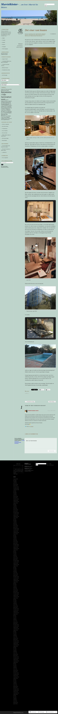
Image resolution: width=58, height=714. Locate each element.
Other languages (5, 48)
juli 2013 (14, 679)
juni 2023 (14, 520)
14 (21, 469)
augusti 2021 (15, 549)
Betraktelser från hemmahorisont (6, 96)
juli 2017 (14, 615)
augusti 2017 (15, 614)
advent (2, 89)
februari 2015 (15, 654)
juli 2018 (14, 599)
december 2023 (16, 512)
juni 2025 (14, 492)
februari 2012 (15, 702)
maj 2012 (14, 698)
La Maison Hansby (5, 108)
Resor (8, 117)
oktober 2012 (15, 691)
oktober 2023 (15, 515)
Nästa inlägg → (52, 401)
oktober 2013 (15, 675)
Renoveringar (39, 35)
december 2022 (16, 528)
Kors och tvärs (4, 132)
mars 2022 (15, 540)
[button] (37, 217)
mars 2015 (15, 652)
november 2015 (16, 642)
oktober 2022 (15, 531)
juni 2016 (14, 632)
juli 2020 (14, 567)
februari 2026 (15, 484)
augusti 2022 (15, 533)
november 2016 (16, 626)
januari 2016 (15, 639)
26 (18, 471)
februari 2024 (15, 509)
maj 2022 (14, 537)
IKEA (2, 107)
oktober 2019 (15, 579)
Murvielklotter (9, 4)
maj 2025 (14, 493)
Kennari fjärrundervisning (30, 34)
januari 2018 (15, 607)
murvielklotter (32, 33)
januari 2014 (15, 671)
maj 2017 (14, 618)
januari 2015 (15, 655)
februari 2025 (15, 496)
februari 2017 (15, 622)
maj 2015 (14, 650)
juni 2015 (14, 648)
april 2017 (15, 619)
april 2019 (15, 587)
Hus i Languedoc (5, 157)
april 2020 (15, 571)
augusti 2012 (15, 694)
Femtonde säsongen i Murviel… (28, 466)
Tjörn (2, 119)
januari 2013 (15, 687)
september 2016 (16, 628)
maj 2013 (14, 682)
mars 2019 (15, 588)
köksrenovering (8, 107)
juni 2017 (14, 616)
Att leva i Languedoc (5, 124)
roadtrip (2, 118)
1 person (31, 426)
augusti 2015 (15, 646)
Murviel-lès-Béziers (4, 53)
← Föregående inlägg (30, 401)
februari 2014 (15, 670)
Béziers (6, 101)
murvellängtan (8, 111)
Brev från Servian (5, 126)
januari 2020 (15, 575)
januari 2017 (15, 623)
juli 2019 (14, 583)
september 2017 (16, 612)
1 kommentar (53, 33)
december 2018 (16, 592)
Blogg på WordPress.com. (18, 712)
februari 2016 (15, 638)
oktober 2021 (15, 547)
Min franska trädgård (40, 34)
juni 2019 (14, 584)
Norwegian (8, 115)
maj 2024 (14, 505)
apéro (9, 89)
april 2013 (15, 683)
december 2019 (16, 576)
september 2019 (16, 580)
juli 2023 (14, 519)
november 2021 (16, 545)
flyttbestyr (9, 103)
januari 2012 (15, 703)
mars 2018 (15, 604)
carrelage (3, 102)
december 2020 (16, 560)
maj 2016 (14, 634)
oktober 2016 (15, 627)
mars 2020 (15, 572)
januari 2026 (15, 485)
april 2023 (15, 523)
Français (3, 40)
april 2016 (15, 635)
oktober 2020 (15, 563)
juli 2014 (14, 663)
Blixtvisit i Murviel (5, 67)
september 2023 (16, 516)
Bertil (8, 90)
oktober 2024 (15, 500)
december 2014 (16, 656)
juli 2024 (14, 504)
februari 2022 (15, 541)
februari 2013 (15, 686)
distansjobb (5, 103)
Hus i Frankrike (4, 130)
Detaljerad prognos (4, 54)
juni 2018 (14, 600)
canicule (10, 101)
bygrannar (3, 101)
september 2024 (16, 501)
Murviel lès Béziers (4, 115)
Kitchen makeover (19, 47)
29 (22, 471)
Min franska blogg (5, 138)
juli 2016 (14, 631)
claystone (7, 102)
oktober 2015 (15, 643)
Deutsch (3, 44)
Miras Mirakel (4, 140)
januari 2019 (15, 591)
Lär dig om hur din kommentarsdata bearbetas (19, 442)
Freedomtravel (4, 128)
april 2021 (15, 555)
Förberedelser (5, 104)
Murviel (2, 112)
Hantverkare (38, 33)
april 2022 (15, 539)
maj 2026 (14, 481)
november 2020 (16, 561)
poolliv (5, 117)
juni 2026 (14, 480)
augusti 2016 (15, 630)
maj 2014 (14, 666)
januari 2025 (15, 497)
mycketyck (26, 470)
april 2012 (15, 699)
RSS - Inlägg (49, 463)
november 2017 (16, 610)
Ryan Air (10, 118)
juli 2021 (14, 551)
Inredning (44, 33)
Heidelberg (6, 105)
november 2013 (16, 674)
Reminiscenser (33, 35)
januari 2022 (15, 543)
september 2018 (16, 596)
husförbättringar (19, 45)
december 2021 (16, 544)
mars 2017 (15, 620)
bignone (6, 99)
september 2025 (16, 489)
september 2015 (16, 644)
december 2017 (16, 608)
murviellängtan (8, 112)
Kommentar (51, 451)
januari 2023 (15, 527)
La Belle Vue (4, 152)
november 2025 (16, 488)
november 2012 (16, 690)
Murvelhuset (27, 35)
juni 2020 (14, 568)
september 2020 (16, 564)
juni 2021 (14, 552)
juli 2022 (14, 535)
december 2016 (16, 624)
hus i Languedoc (8, 106)
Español (3, 42)
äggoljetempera (6, 119)
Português (4, 46)
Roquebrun (6, 118)
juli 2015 (14, 647)
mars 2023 (15, 524)
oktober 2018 (15, 595)
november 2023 (16, 513)
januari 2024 (15, 511)
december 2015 (16, 640)
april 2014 (15, 667)
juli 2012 (14, 695)
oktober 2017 (15, 611)
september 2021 (16, 548)
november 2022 (16, 529)
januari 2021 (15, 559)
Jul (4, 107)
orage (2, 117)
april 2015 (15, 651)
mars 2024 (15, 508)
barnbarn (5, 90)
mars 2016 (15, 636)
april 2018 (15, 603)
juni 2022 (14, 536)
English (3, 38)
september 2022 (16, 532)
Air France (6, 89)
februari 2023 (15, 525)
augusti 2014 (15, 662)
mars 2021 (15, 556)
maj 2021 (14, 553)
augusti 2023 (15, 517)
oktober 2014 (15, 659)
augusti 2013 (15, 678)
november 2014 (16, 658)
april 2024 (15, 507)
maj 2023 (14, 521)
